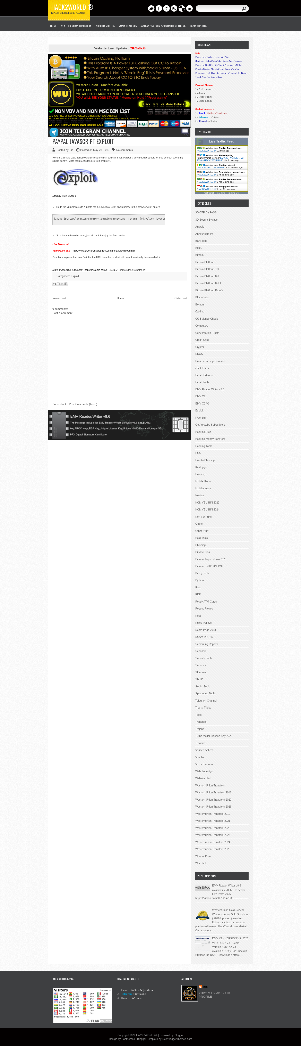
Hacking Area (203, 431)
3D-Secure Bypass (206, 219)
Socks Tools (202, 686)
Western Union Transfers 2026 (213, 806)
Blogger (178, 1035)
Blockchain (201, 297)
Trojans (199, 728)
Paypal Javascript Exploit (83, 141)
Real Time (220, 193)
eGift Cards (202, 368)
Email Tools (202, 382)
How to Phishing (205, 460)
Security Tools (203, 658)
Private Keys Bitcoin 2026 (210, 559)
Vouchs (199, 757)
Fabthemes (128, 1038)
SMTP (199, 679)
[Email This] (54, 284)
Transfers (201, 721)
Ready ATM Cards (206, 601)
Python (199, 580)
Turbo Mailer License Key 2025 (213, 735)
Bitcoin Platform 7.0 (207, 269)
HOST (199, 453)
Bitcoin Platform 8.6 (207, 276)
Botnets (200, 304)
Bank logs (201, 240)
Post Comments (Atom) (83, 404)
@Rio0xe (215, 117)
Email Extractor (204, 375)
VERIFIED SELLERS (105, 25)
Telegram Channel (206, 700)
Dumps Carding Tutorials (210, 361)
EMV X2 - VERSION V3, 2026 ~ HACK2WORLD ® (220, 159)
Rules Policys (203, 622)
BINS (198, 248)
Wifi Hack (201, 863)
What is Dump (203, 856)
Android (199, 226)
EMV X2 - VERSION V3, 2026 (230, 938)
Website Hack (203, 778)
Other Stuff (201, 530)
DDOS (199, 354)
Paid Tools (201, 537)
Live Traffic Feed (221, 141)
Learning (200, 474)
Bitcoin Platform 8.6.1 (208, 283)
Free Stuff (201, 417)
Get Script (209, 193)
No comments (124, 150)
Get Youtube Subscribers (210, 424)
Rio (205, 987)
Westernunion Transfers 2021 (212, 820)
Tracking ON (233, 193)
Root (198, 615)
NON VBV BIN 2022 (207, 502)
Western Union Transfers (76, 25)
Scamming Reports (206, 644)
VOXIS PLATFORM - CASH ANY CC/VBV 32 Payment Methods (152, 25)
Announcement (204, 233)
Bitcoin (199, 254)
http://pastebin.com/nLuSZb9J (101, 270)
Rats (198, 587)
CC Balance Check (206, 318)
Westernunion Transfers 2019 (212, 813)
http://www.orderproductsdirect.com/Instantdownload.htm (104, 250)
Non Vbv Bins (203, 516)
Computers (201, 325)
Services (200, 665)
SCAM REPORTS (198, 25)
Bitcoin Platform (204, 262)
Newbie (199, 495)
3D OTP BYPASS (206, 212)
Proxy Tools (202, 573)
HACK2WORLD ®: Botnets (211, 167)
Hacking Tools (203, 446)
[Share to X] (62, 284)
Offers (199, 523)
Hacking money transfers (210, 438)
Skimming (201, 672)
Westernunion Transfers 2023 (212, 834)
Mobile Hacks (203, 481)
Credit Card (202, 339)
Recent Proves (204, 608)
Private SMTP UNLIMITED (211, 566)
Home (120, 298)
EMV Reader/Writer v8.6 (209, 389)
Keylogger (201, 467)
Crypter (199, 347)
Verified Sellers (204, 750)
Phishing (200, 545)
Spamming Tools (205, 693)
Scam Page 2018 (205, 629)
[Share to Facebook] (66, 284)
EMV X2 (200, 396)
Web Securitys (204, 771)
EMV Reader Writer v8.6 (226, 885)
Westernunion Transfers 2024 (212, 842)
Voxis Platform (204, 764)
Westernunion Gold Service (228, 910)
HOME (53, 25)
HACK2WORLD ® (207, 150)
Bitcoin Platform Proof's (209, 290)
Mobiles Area (203, 488)
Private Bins (202, 552)
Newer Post (59, 298)
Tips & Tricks (203, 707)
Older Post (180, 298)
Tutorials (200, 743)
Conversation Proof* (207, 332)
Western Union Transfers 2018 (213, 792)
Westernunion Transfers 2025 (212, 849)
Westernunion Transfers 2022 (212, 828)
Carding (199, 311)
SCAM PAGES (204, 636)
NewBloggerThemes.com (177, 1038)
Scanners (201, 651)
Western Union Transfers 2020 (213, 799)
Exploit (75, 276)
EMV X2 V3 (202, 403)
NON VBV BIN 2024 (207, 509)
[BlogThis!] (58, 284)
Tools (198, 714)
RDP (198, 594)
